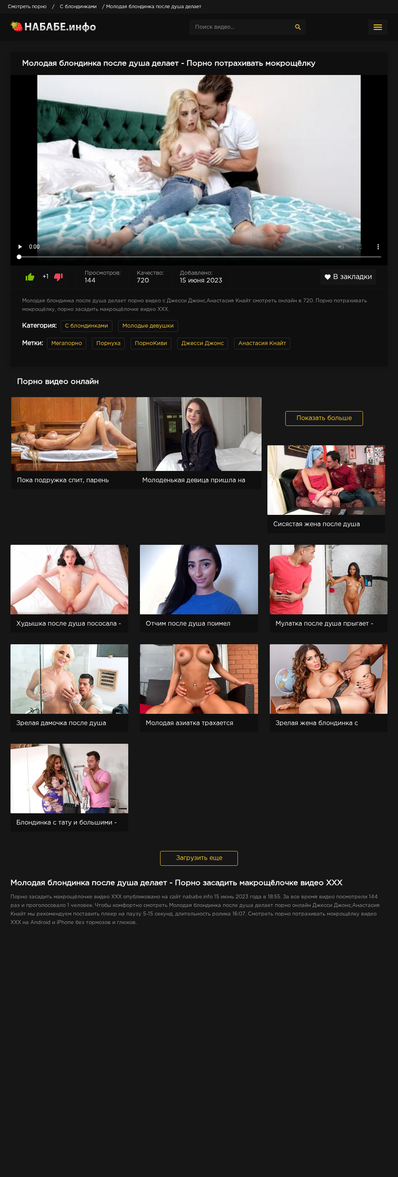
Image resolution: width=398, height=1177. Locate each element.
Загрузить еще (199, 858)
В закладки (348, 277)
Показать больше (324, 418)
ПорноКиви (151, 343)
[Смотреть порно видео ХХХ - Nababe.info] (68, 27)
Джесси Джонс (203, 343)
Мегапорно (66, 343)
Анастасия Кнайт (262, 343)
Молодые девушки (148, 326)
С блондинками (86, 326)
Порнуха (108, 343)
